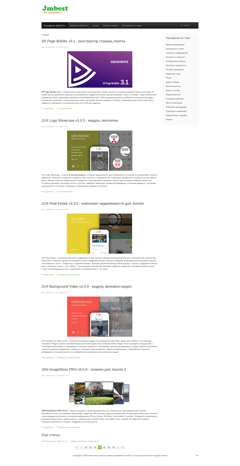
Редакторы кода (173, 74)
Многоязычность (173, 86)
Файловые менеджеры (176, 107)
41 (90, 447)
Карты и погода (173, 90)
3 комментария (65, 191)
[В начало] (77, 447)
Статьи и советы (110, 25)
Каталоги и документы (176, 65)
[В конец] (123, 447)
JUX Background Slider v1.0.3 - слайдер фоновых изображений (70, 441)
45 (109, 447)
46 (113, 447)
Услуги (96, 25)
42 (95, 447)
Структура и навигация (176, 111)
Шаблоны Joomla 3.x (79, 25)
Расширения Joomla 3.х (54, 25)
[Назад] (81, 447)
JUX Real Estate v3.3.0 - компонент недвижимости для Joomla (93, 203)
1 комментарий (65, 108)
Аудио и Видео (172, 82)
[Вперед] (118, 447)
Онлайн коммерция (175, 69)
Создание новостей (175, 99)
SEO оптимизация (174, 103)
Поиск (168, 78)
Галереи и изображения (177, 53)
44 (104, 447)
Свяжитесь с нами (132, 25)
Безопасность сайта (175, 49)
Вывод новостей (173, 94)
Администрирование (175, 44)
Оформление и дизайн (176, 115)
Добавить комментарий (69, 274)
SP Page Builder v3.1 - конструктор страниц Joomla (83, 41)
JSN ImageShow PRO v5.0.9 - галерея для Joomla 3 (84, 369)
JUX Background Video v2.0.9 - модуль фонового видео (87, 286)
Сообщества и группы (176, 61)
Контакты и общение (175, 57)
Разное (169, 119)
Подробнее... (49, 108)
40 (86, 447)
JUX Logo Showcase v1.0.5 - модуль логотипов (80, 120)
